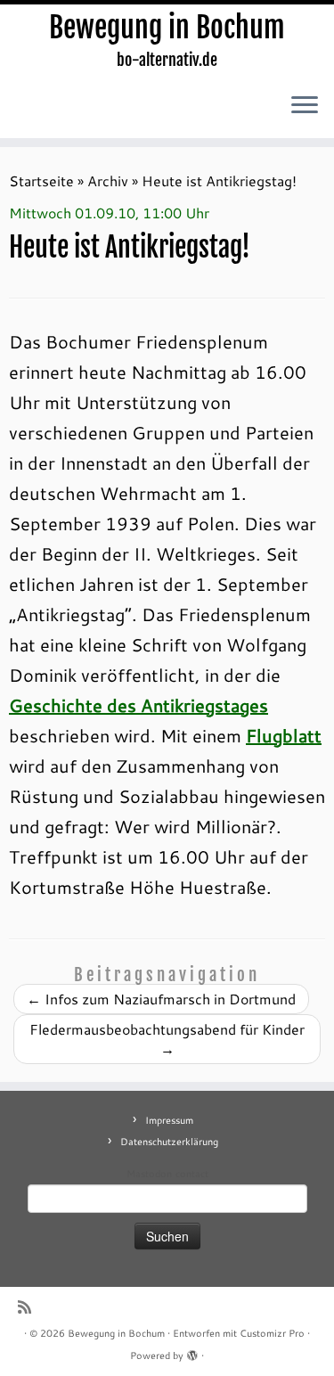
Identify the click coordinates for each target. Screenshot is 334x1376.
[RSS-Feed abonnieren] (29, 1307)
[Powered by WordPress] (192, 1352)
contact (191, 1174)
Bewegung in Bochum (167, 27)
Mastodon (149, 1174)
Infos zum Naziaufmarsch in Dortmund (161, 998)
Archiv (107, 180)
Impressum (169, 1120)
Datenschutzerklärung (169, 1141)
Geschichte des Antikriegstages (138, 704)
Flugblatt (284, 735)
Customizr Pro (272, 1333)
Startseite (41, 180)
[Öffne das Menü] (304, 106)
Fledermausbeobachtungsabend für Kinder (167, 1039)
